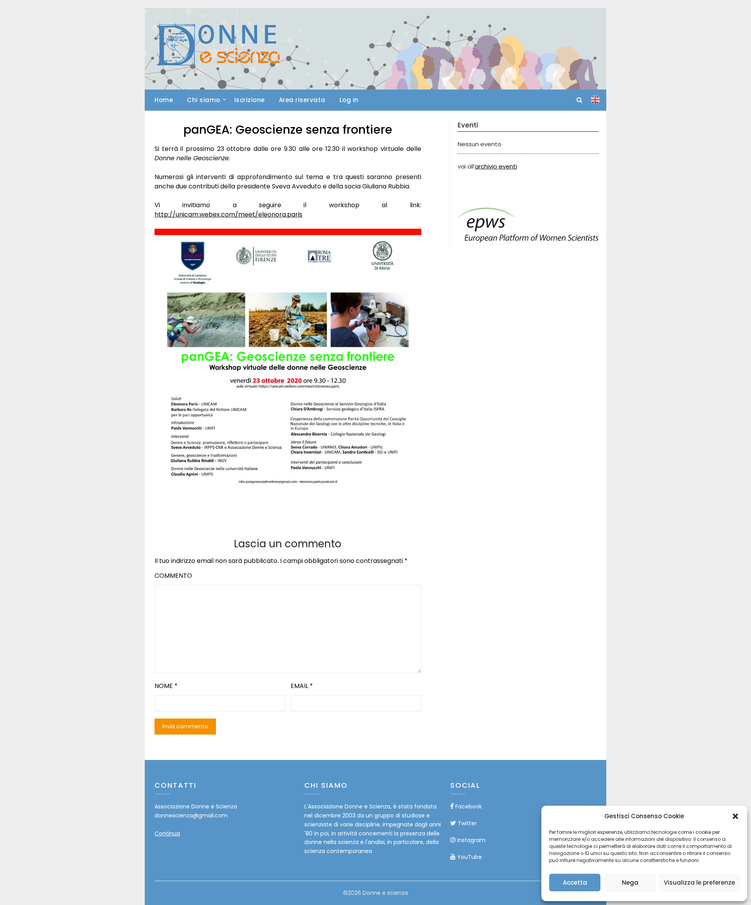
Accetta (575, 882)
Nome (166, 685)
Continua (167, 833)
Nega (630, 882)
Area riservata (302, 100)
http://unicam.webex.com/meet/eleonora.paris (228, 214)
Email (302, 685)
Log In (349, 100)
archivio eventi (496, 166)
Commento (173, 575)
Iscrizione (249, 100)
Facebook (468, 806)
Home (164, 100)
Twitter (466, 823)
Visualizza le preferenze (699, 882)
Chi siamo (203, 100)
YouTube (469, 857)
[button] (735, 816)
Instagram (470, 840)
